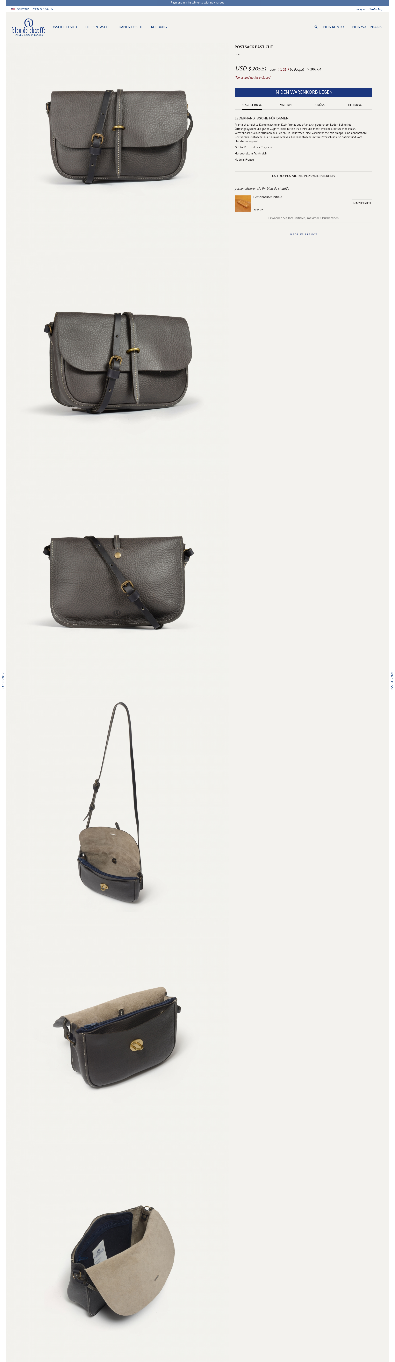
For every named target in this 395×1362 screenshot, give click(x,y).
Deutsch (374, 9)
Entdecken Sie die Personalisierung (303, 176)
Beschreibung (252, 105)
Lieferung (355, 105)
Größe (320, 105)
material (286, 105)
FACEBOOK (3, 681)
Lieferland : (35, 9)
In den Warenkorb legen (303, 93)
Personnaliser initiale (267, 197)
